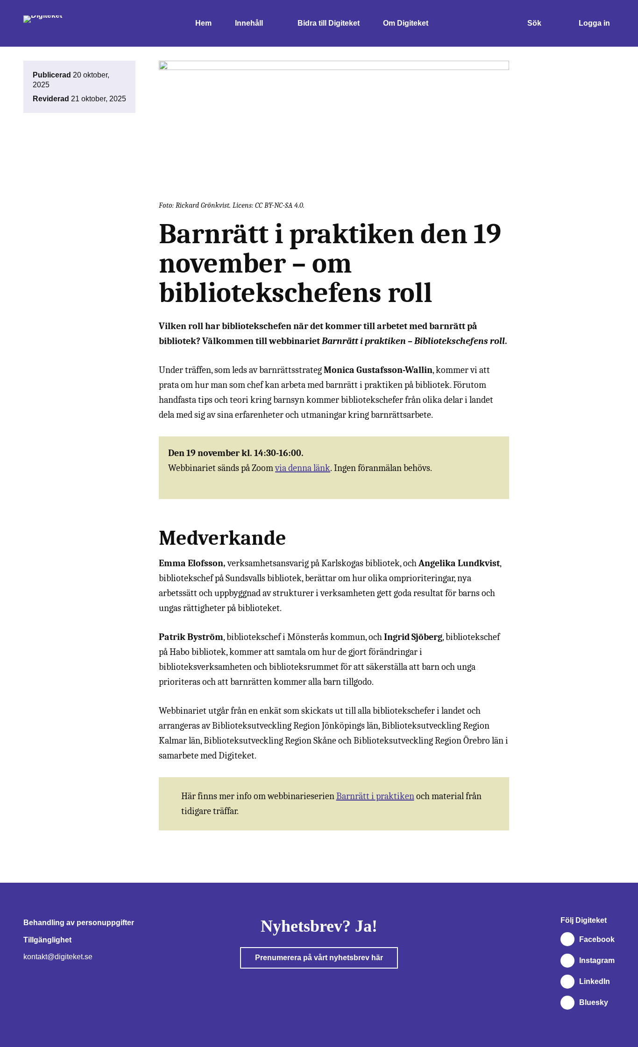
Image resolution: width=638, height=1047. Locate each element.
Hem (203, 23)
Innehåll (249, 23)
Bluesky (593, 1002)
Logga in (594, 23)
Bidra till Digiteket (329, 23)
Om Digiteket (405, 23)
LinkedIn (594, 981)
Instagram (597, 960)
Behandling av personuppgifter (78, 923)
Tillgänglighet (47, 940)
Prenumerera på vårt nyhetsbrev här (319, 958)
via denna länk (302, 468)
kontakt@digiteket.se (57, 957)
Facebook (597, 939)
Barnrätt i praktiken (375, 796)
